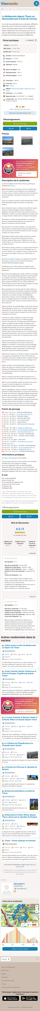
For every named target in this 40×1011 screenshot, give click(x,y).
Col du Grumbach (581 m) (24, 414)
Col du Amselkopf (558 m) (26, 447)
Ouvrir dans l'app (21, 124)
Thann (15, 93)
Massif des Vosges (18, 88)
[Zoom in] (36, 906)
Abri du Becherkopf (23, 420)
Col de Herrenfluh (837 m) (25, 432)
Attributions (4, 926)
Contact (3, 984)
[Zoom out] (36, 909)
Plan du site (5, 970)
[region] (20, 915)
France (12, 85)
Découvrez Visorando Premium (18, 113)
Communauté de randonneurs (10, 987)
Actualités (4, 977)
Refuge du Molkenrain (11, 261)
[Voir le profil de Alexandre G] (7, 889)
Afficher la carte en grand (20, 949)
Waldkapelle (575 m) (25, 449)
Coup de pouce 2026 (7, 980)
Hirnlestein (23, 360)
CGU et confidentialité (8, 967)
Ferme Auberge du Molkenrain (27, 430)
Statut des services (14, 1007)
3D (32, 925)
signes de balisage (10, 458)
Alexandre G (19, 884)
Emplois (3, 974)
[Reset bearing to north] (36, 911)
